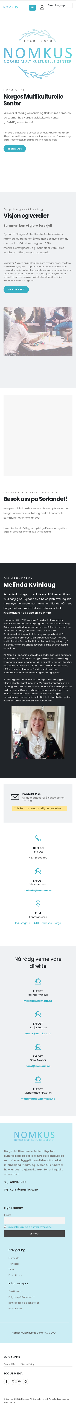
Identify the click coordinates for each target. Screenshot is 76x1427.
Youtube (19, 1382)
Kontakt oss (15, 1275)
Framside (13, 1258)
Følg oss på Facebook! (21, 1297)
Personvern (15, 1308)
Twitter (13, 1382)
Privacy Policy (27, 1364)
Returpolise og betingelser (23, 1302)
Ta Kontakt (16, 289)
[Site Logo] (11, 7)
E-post (7, 1215)
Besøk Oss (14, 148)
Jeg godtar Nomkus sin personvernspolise (29, 1227)
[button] (32, 8)
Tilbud (11, 1269)
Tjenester (13, 1263)
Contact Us (9, 1364)
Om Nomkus (15, 1291)
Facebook (6, 1382)
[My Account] (42, 7)
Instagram (25, 1382)
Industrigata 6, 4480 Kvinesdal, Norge (38, 923)
